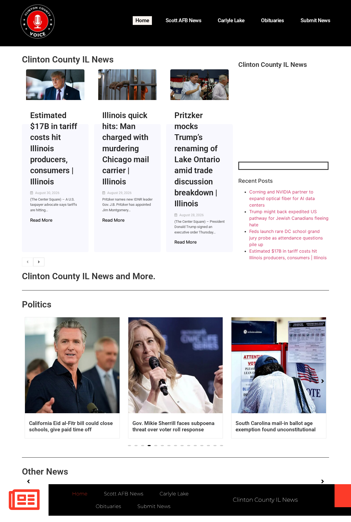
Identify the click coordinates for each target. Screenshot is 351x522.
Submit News (315, 20)
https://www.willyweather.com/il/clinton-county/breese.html (279, 133)
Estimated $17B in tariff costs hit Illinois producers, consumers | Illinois (53, 148)
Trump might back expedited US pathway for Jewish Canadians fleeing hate (289, 218)
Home (142, 20)
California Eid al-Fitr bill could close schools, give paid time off (71, 426)
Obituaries (272, 20)
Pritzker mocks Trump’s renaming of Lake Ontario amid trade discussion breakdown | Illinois (197, 160)
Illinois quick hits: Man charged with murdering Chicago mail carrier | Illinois (125, 148)
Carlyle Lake (231, 20)
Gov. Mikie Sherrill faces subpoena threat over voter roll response (173, 426)
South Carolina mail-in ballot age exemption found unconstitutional (276, 426)
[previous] (27, 262)
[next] (38, 262)
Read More (41, 220)
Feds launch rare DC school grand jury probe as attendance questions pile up (286, 238)
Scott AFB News (184, 20)
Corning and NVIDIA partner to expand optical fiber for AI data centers (282, 198)
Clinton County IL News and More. (88, 276)
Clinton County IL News (68, 59)
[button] (129, 445)
